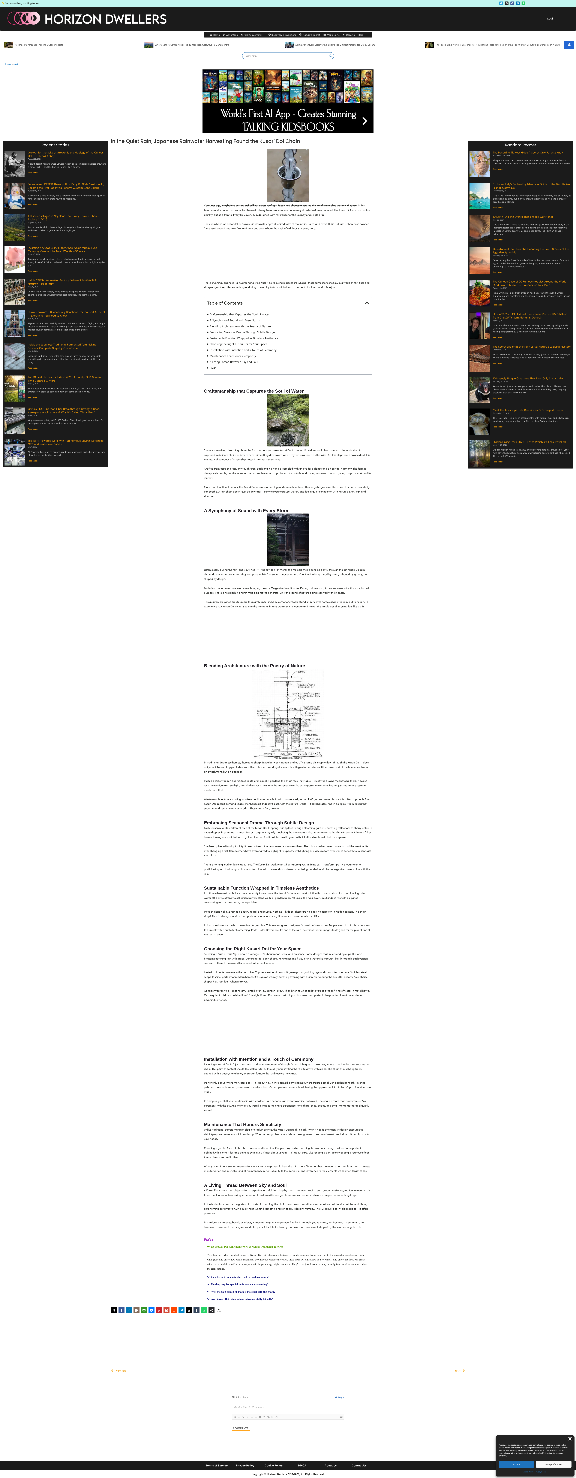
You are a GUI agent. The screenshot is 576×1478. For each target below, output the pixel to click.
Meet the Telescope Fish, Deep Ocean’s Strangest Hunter (528, 410)
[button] (570, 1439)
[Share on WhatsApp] (204, 1310)
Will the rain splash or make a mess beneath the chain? (243, 1292)
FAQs (213, 368)
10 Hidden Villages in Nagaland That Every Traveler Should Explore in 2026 (63, 217)
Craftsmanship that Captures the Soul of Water (239, 314)
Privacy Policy (540, 1471)
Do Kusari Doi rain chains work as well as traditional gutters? (247, 1246)
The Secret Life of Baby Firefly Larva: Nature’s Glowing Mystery (532, 346)
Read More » (33, 172)
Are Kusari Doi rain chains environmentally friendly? (242, 1299)
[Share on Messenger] (151, 1310)
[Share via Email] (144, 1310)
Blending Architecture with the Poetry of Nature (240, 326)
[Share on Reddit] (174, 1310)
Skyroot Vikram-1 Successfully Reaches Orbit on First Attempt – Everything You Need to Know (66, 313)
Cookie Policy (527, 1471)
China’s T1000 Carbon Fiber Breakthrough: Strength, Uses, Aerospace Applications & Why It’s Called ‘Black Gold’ (64, 410)
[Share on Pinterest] (159, 1310)
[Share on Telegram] (181, 1310)
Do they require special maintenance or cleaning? (239, 1284)
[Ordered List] (252, 1417)
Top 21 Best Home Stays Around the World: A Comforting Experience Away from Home (418, 44)
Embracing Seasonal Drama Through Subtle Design (242, 332)
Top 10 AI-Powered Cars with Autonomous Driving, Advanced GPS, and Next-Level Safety (66, 442)
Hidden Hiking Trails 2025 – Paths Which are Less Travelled (529, 442)
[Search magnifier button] (330, 56)
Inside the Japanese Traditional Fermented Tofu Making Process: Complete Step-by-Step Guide (62, 346)
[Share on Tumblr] (197, 1310)
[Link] (268, 1417)
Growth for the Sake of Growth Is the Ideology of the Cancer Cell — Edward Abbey (65, 154)
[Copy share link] (137, 1310)
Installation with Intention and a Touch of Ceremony (243, 350)
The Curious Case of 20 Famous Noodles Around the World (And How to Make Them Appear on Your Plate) (529, 283)
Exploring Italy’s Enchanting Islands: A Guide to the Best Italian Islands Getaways (531, 185)
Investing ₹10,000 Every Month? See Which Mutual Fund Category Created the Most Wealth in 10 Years (62, 249)
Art (16, 64)
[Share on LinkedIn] (129, 1310)
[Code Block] (264, 1417)
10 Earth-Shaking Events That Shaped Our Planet (523, 217)
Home (7, 64)
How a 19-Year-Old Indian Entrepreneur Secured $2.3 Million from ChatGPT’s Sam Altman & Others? (530, 315)
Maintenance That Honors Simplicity (233, 356)
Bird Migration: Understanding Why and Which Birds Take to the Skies (129, 44)
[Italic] (239, 1417)
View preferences (553, 1464)
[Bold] (235, 1417)
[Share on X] (114, 1310)
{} (272, 1417)
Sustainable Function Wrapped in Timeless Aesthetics (244, 338)
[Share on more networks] (211, 1310)
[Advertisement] (288, 253)
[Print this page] (167, 1310)
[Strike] (247, 1417)
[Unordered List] (256, 1417)
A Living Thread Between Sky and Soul (234, 362)
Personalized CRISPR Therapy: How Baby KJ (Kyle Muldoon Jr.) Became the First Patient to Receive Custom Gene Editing (66, 185)
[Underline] (243, 1417)
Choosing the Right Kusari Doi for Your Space (238, 344)
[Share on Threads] (189, 1310)
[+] (276, 1417)
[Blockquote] (260, 1417)
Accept (516, 1464)
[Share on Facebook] (121, 1310)
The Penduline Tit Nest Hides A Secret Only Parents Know (528, 152)
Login (550, 18)
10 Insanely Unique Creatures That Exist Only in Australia (528, 378)
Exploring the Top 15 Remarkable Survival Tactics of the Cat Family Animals (272, 44)
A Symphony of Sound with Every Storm (235, 320)
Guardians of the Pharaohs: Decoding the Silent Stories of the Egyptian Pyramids (531, 250)
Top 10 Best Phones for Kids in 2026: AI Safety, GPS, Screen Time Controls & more (64, 378)
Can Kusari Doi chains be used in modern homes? (240, 1277)
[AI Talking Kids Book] (288, 101)
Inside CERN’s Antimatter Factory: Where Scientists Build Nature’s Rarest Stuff (63, 282)
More (360, 34)
